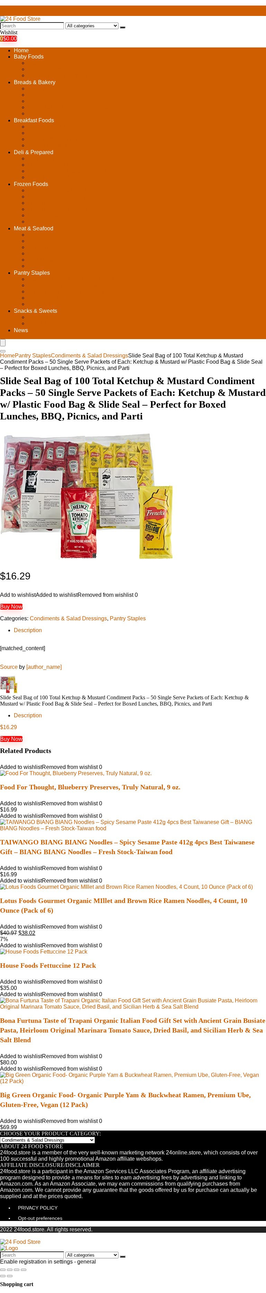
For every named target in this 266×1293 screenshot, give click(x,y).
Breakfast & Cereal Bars (57, 133)
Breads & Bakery (34, 82)
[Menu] (3, 342)
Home (21, 50)
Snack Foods (44, 323)
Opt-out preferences (40, 1218)
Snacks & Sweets (35, 311)
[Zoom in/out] (23, 1270)
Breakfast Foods (34, 120)
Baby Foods (29, 57)
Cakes (36, 101)
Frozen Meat (43, 215)
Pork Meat (40, 260)
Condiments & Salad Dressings (66, 285)
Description (28, 630)
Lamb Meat (41, 253)
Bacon (36, 235)
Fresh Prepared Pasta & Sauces (67, 171)
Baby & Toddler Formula (57, 75)
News (21, 330)
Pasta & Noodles (48, 304)
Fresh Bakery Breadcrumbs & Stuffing (74, 107)
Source (9, 667)
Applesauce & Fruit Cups (58, 127)
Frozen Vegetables (51, 221)
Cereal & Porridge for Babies (63, 69)
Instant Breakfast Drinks (57, 139)
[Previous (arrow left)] (3, 1276)
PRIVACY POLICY (37, 1208)
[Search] (122, 27)
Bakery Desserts (48, 88)
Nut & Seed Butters (51, 298)
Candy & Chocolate (52, 317)
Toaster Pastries (47, 145)
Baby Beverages (48, 63)
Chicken (38, 247)
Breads (36, 95)
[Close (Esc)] (3, 1270)
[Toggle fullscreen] (16, 1270)
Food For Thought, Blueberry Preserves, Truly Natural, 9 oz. (90, 787)
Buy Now (11, 607)
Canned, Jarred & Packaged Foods (71, 279)
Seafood (38, 266)
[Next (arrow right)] (9, 1276)
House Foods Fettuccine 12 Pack (48, 965)
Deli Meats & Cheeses (55, 158)
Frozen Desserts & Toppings (62, 197)
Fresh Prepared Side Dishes (63, 177)
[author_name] (44, 667)
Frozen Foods (31, 184)
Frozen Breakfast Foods (57, 190)
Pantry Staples (32, 273)
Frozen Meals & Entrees (57, 209)
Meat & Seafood (33, 228)
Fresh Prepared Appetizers (61, 165)
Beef (33, 241)
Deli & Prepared (33, 152)
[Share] (9, 1270)
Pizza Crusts (43, 113)
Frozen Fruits (44, 203)
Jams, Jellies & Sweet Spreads (66, 291)
